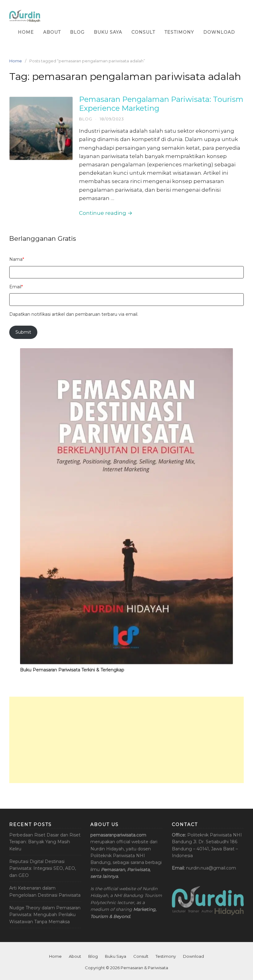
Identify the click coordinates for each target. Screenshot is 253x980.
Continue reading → (105, 213)
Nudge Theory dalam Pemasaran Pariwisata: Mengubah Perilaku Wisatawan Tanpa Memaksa (45, 914)
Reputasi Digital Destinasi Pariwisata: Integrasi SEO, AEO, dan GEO (42, 868)
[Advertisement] (126, 740)
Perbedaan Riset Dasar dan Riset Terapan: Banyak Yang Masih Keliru (45, 842)
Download (219, 32)
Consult (143, 32)
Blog (77, 32)
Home (26, 32)
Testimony (179, 32)
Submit (23, 332)
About (52, 32)
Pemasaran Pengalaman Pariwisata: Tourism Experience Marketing (161, 104)
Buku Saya (108, 32)
